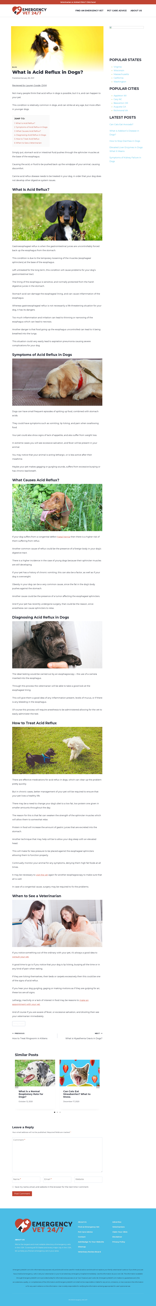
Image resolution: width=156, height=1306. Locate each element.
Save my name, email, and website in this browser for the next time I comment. (52, 1187)
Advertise (116, 1222)
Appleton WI (120, 95)
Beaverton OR (121, 103)
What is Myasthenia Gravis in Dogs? (83, 1036)
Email (48, 1179)
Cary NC (118, 99)
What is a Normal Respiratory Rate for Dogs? (31, 1094)
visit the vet (42, 875)
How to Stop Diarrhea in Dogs (125, 141)
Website (79, 1179)
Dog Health (18, 1024)
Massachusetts (121, 74)
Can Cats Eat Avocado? (121, 124)
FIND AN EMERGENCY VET (89, 10)
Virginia (118, 67)
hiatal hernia (63, 537)
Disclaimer (117, 1237)
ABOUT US (136, 10)
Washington (120, 81)
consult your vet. (20, 957)
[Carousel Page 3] (60, 1112)
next (98, 1085)
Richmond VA (121, 110)
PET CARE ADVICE (117, 10)
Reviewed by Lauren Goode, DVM (29, 85)
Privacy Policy (118, 1242)
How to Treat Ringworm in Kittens (29, 1036)
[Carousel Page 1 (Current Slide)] (54, 1112)
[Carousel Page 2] (57, 1112)
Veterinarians (118, 1227)
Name (17, 1179)
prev (16, 1085)
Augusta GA (120, 106)
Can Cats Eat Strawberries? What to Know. (77, 1094)
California (118, 78)
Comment (19, 1140)
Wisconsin (119, 70)
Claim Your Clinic (119, 1232)
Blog (14, 67)
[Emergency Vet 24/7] (29, 10)
